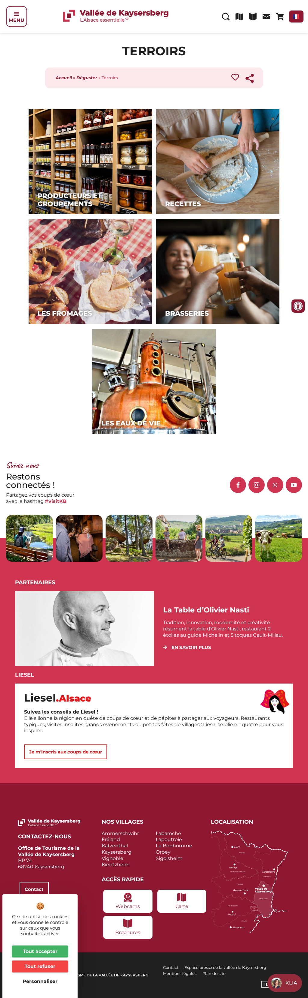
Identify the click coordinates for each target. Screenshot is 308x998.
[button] (187, 647)
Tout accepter (40, 951)
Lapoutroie (169, 839)
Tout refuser (40, 966)
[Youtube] (294, 485)
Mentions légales (179, 973)
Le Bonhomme (174, 846)
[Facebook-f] (238, 485)
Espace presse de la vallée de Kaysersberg (225, 967)
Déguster (86, 77)
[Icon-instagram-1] (256, 485)
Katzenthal (115, 846)
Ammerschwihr (120, 833)
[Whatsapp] (275, 485)
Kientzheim (116, 864)
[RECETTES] (217, 212)
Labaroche (168, 833)
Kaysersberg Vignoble (116, 855)
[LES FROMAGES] (90, 322)
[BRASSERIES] (217, 322)
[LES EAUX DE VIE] (154, 432)
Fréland (111, 839)
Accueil (64, 77)
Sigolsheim (169, 858)
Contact (170, 967)
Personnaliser (40, 981)
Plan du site (214, 973)
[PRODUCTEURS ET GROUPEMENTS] (90, 212)
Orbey (163, 852)
